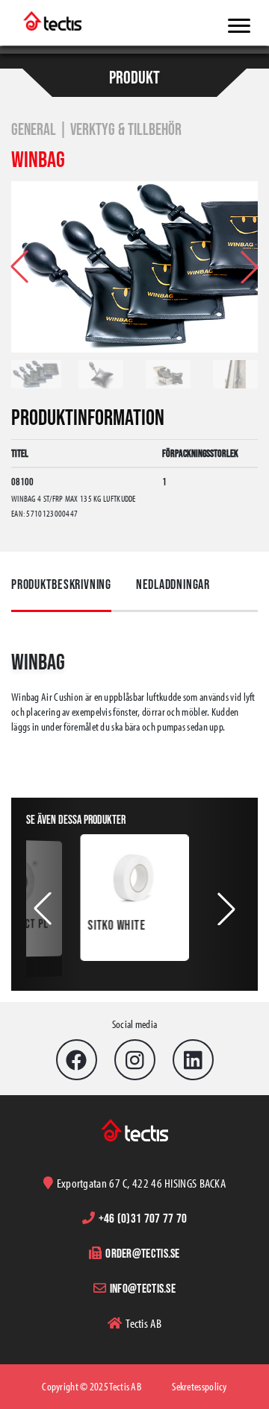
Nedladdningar (173, 584)
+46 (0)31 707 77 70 (143, 1218)
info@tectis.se (143, 1288)
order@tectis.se (142, 1253)
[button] (249, 266)
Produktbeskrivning (61, 584)
